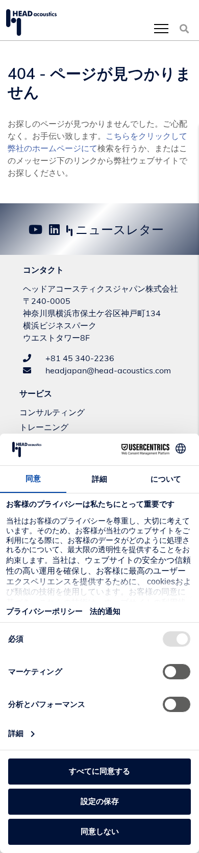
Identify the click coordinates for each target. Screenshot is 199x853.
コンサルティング (52, 412)
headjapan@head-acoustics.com (107, 370)
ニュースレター (118, 229)
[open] (161, 28)
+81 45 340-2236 (78, 358)
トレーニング (43, 427)
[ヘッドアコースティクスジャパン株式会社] (31, 22)
